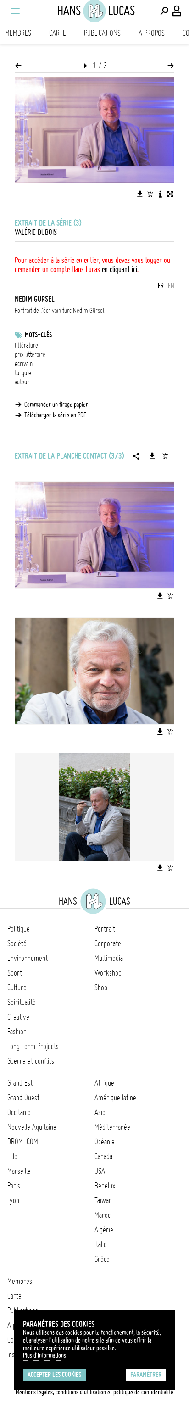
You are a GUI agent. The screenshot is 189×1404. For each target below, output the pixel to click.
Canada (103, 1156)
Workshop (108, 972)
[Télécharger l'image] (140, 194)
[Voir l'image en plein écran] (170, 194)
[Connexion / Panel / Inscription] (177, 11)
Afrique (104, 1083)
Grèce (102, 1259)
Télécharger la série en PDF (55, 415)
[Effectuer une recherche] (164, 11)
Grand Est (20, 1083)
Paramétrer (145, 1375)
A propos (152, 33)
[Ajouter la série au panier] (165, 456)
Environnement (27, 958)
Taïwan (103, 1200)
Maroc (102, 1215)
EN (171, 286)
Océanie (104, 1141)
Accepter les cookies (54, 1375)
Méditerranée (112, 1127)
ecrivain (24, 364)
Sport (14, 972)
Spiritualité (21, 1002)
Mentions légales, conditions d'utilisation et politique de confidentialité (94, 1392)
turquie (23, 373)
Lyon (13, 1200)
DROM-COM (22, 1141)
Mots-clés (38, 335)
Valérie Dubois (36, 232)
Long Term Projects (33, 1046)
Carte (57, 33)
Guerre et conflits (30, 1060)
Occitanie (19, 1112)
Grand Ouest (23, 1097)
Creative (18, 1016)
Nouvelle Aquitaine (31, 1127)
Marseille (19, 1171)
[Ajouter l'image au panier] (150, 194)
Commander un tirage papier (56, 404)
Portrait (104, 928)
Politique (18, 928)
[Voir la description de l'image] (160, 194)
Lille (12, 1156)
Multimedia (108, 958)
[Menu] (15, 11)
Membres (18, 33)
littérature (26, 345)
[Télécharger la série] (152, 456)
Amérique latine (115, 1097)
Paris (13, 1185)
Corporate (107, 943)
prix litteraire (30, 354)
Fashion (17, 1031)
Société (17, 943)
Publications (102, 33)
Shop (100, 987)
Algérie (103, 1229)
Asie (100, 1112)
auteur (22, 382)
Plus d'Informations (44, 1355)
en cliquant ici (119, 269)
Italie (100, 1244)
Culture (17, 987)
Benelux (104, 1185)
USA (99, 1171)
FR (161, 286)
